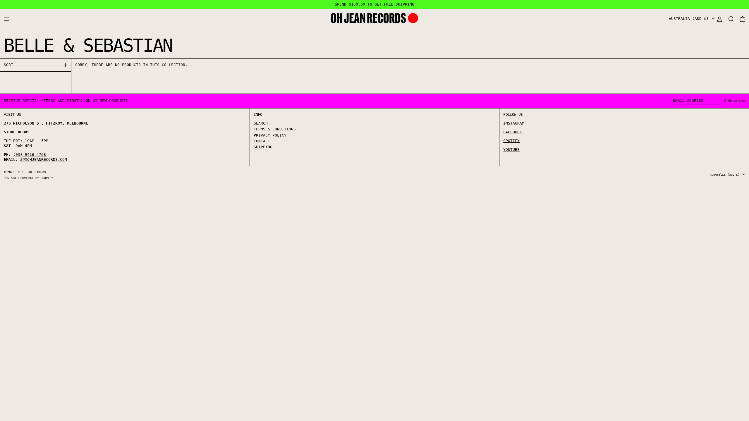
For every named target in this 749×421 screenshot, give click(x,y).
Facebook (512, 132)
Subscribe (734, 101)
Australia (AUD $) (690, 18)
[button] (731, 19)
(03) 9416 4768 (29, 154)
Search (261, 123)
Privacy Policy (270, 135)
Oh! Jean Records (32, 172)
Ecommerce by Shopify (35, 178)
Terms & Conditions (275, 129)
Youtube (511, 149)
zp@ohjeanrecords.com (43, 159)
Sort (8, 65)
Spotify (511, 141)
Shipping (263, 147)
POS (6, 178)
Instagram (513, 123)
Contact (262, 141)
